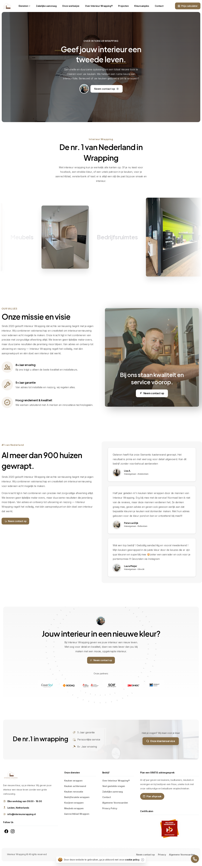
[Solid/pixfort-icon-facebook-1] (6, 831)
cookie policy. (132, 859)
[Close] (142, 859)
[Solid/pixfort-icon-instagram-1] (12, 831)
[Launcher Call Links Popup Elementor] (195, 859)
